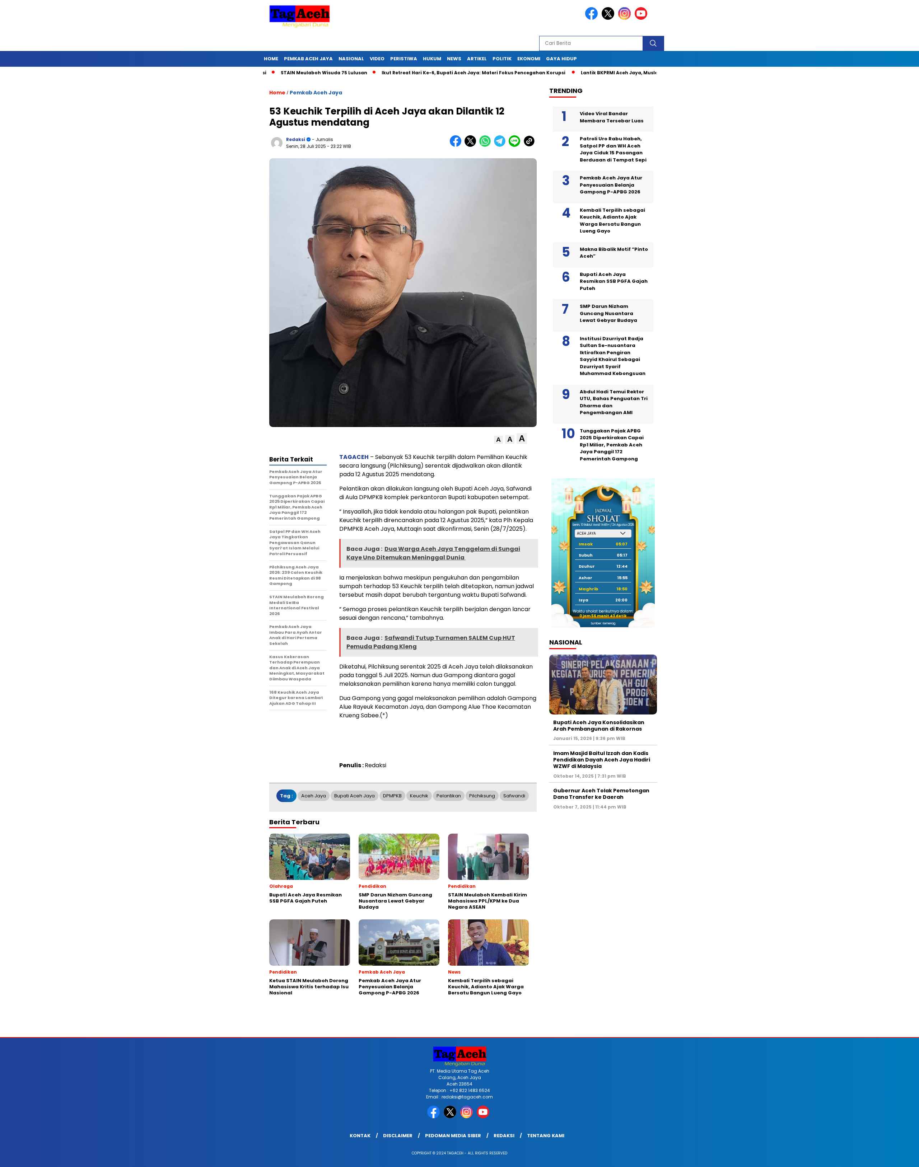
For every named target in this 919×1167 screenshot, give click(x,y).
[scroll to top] (885, 1155)
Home (271, 58)
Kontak (360, 1135)
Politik (502, 58)
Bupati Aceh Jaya (354, 795)
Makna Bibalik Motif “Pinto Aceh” (614, 253)
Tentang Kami (545, 1135)
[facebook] (592, 18)
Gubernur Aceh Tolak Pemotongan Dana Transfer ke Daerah (601, 794)
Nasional (351, 58)
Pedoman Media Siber (453, 1135)
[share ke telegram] (501, 145)
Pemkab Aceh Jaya (308, 58)
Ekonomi (528, 58)
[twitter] (609, 18)
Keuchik (419, 795)
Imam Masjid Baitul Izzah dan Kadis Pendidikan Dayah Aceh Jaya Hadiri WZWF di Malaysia (601, 760)
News (454, 58)
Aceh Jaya (313, 795)
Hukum (432, 58)
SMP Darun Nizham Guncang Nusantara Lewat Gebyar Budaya (608, 313)
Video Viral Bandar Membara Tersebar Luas (612, 117)
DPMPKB (392, 795)
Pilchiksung (482, 795)
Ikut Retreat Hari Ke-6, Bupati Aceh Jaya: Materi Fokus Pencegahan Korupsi (423, 73)
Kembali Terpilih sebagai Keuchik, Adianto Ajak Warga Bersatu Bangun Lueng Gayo (612, 221)
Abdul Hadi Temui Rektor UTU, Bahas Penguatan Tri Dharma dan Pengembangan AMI (614, 402)
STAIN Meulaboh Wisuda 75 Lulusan (273, 73)
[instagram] (625, 18)
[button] (498, 440)
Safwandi (514, 795)
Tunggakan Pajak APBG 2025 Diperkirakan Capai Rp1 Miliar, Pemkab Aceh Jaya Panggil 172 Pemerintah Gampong (612, 444)
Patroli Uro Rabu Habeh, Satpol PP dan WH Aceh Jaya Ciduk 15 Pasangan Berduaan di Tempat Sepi (613, 149)
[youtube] (642, 18)
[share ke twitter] (472, 145)
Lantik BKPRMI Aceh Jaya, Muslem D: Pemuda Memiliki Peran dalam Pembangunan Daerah (640, 73)
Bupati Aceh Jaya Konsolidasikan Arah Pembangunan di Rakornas (598, 725)
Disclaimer (397, 1135)
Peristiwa (403, 58)
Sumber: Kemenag (603, 623)
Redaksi (504, 1135)
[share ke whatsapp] (486, 145)
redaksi (295, 139)
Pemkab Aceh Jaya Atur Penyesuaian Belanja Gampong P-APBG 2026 (611, 184)
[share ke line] (516, 145)
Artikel (477, 58)
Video (377, 58)
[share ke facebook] (457, 145)
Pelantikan (449, 795)
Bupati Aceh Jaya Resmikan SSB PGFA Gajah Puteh (614, 281)
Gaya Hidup (561, 58)
